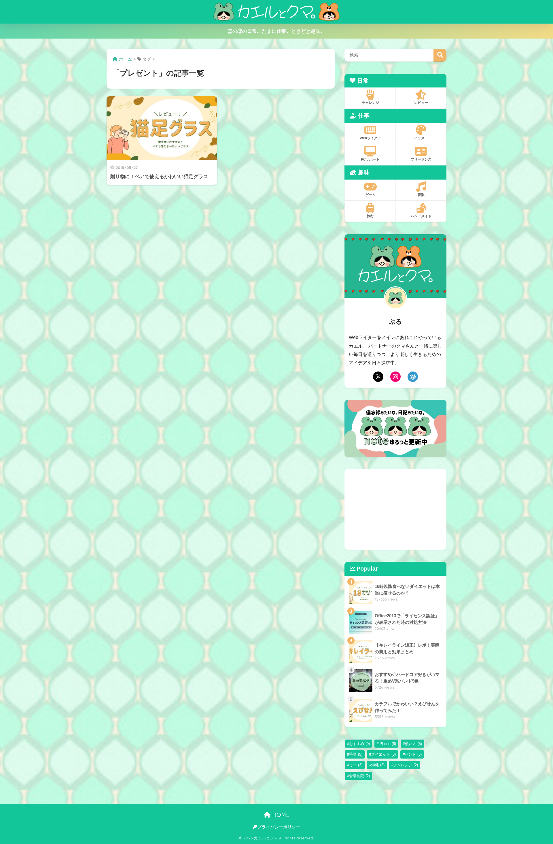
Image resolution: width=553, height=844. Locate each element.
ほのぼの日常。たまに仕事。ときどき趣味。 (276, 31)
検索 (439, 55)
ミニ (355, 765)
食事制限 (359, 776)
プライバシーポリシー (278, 827)
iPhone (387, 744)
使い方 (413, 744)
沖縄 (378, 765)
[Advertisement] (395, 509)
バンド (413, 754)
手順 (355, 754)
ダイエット (383, 754)
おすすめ (359, 744)
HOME (279, 814)
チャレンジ (405, 765)
